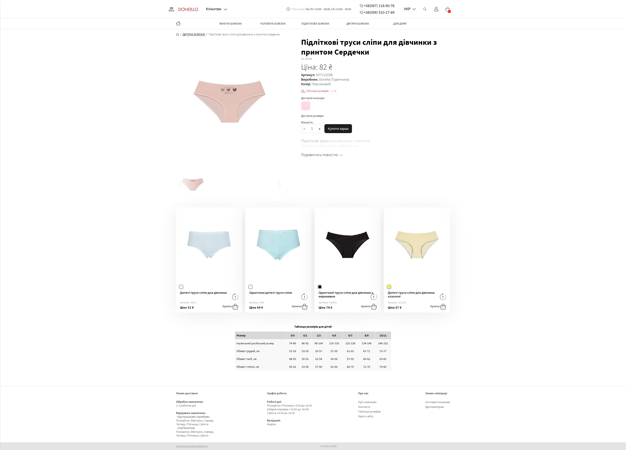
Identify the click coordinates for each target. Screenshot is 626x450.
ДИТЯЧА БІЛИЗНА (357, 23)
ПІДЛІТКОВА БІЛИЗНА (315, 23)
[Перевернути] (235, 296)
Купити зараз (338, 128)
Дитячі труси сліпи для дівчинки (203, 292)
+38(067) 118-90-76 (379, 5)
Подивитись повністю (320, 154)
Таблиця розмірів (317, 91)
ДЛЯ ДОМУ (400, 23)
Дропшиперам (434, 407)
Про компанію (367, 402)
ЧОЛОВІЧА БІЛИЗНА (273, 23)
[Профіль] (436, 9)
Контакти (364, 407)
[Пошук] (425, 9)
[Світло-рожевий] (305, 105)
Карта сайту (365, 416)
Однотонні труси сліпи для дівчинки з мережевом (346, 294)
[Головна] (178, 23)
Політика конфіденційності (192, 446)
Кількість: (307, 122)
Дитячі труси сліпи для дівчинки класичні (411, 294)
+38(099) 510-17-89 (379, 12)
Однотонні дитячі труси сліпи (270, 292)
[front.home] (177, 34)
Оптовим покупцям (437, 402)
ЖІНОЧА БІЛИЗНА (230, 23)
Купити (227, 306)
